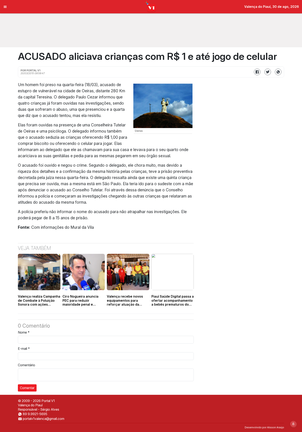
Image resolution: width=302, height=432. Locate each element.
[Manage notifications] (293, 424)
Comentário (26, 365)
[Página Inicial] (151, 6)
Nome (24, 332)
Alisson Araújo (275, 427)
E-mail (24, 348)
